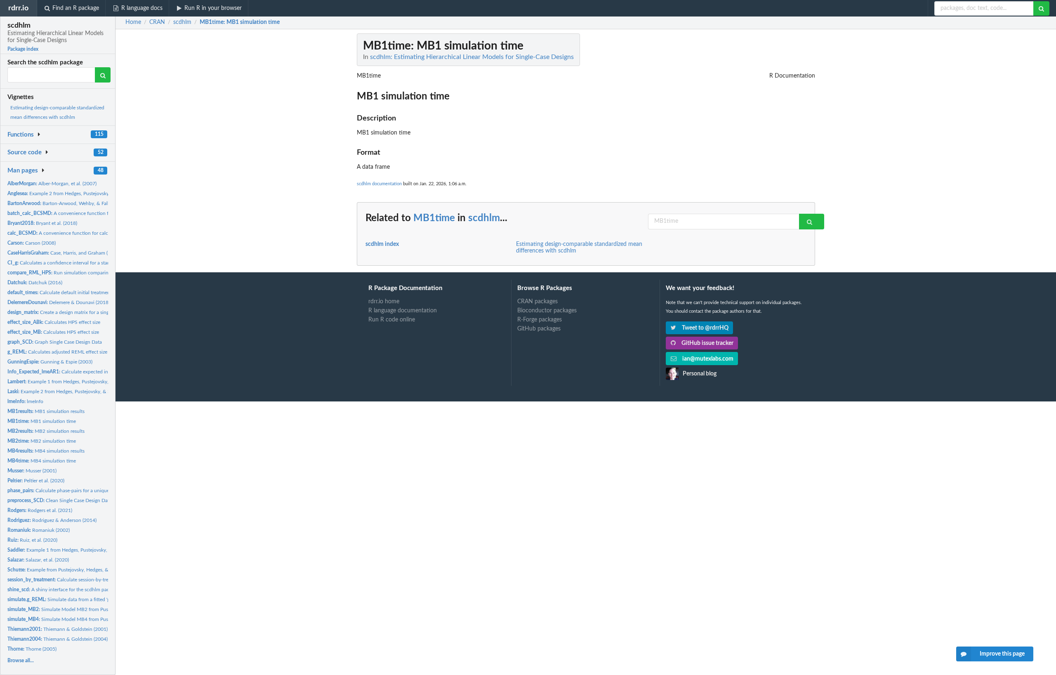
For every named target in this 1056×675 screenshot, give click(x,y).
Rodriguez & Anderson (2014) (52, 520)
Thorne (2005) (32, 649)
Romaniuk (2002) (38, 530)
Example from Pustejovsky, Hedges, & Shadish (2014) (74, 569)
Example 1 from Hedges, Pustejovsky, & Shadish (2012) (77, 381)
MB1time (434, 218)
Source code (24, 152)
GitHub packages (539, 329)
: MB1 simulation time (240, 22)
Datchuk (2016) (34, 282)
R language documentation (402, 311)
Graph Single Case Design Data (54, 342)
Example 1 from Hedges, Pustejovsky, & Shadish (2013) (76, 550)
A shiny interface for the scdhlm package (63, 589)
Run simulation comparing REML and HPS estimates (87, 272)
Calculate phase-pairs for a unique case (63, 490)
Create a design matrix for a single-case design (73, 312)
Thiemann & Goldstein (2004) (57, 639)
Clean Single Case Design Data (59, 500)
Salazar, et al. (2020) (38, 559)
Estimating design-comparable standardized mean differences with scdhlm (579, 247)
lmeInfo (25, 401)
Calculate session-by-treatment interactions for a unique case (98, 579)
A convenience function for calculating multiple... (83, 213)
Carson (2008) (31, 243)
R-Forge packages (539, 320)
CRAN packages (537, 301)
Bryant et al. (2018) (42, 223)
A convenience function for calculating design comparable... (88, 233)
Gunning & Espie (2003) (49, 361)
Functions (20, 135)
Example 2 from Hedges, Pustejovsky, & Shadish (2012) (78, 193)
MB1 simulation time (41, 421)
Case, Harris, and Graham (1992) (63, 252)
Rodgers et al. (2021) (39, 510)
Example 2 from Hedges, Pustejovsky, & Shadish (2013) (73, 391)
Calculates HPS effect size (53, 322)
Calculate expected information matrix (75, 371)
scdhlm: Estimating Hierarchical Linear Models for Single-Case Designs (472, 57)
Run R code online (391, 320)
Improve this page (1002, 654)
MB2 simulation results (46, 431)
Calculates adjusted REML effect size (57, 351)
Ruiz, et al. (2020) (32, 540)
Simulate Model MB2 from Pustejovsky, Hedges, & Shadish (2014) (95, 609)
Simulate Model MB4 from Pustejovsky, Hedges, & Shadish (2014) (95, 619)
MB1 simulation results (46, 411)
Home (133, 22)
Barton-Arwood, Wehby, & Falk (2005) (66, 203)
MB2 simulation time (41, 441)
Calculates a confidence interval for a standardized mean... (76, 262)
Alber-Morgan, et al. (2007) (52, 183)
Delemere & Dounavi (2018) (58, 302)
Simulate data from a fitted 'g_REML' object (74, 599)
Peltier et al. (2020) (35, 480)
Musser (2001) (32, 470)
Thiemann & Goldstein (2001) (57, 629)
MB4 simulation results (46, 450)
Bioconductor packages (547, 311)
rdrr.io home (383, 301)
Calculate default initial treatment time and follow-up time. (86, 292)
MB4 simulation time (41, 460)
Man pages (22, 171)
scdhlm (484, 218)
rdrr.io (18, 8)
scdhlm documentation (379, 184)
